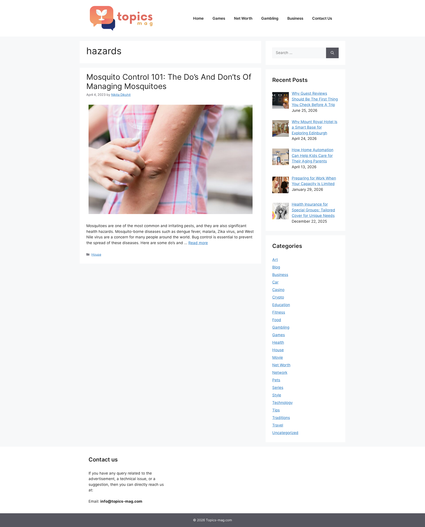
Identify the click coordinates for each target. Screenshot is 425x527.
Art (275, 259)
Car (275, 282)
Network (279, 372)
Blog (276, 267)
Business (295, 18)
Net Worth (243, 18)
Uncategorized (285, 432)
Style (276, 395)
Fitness (278, 312)
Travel (277, 425)
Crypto (278, 297)
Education (281, 305)
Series (277, 387)
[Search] (332, 53)
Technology (282, 402)
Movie (277, 357)
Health (278, 342)
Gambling (269, 18)
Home (198, 18)
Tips (276, 410)
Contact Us (322, 18)
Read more (198, 243)
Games (218, 18)
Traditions (281, 417)
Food (276, 320)
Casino (278, 290)
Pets (276, 380)
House (96, 254)
